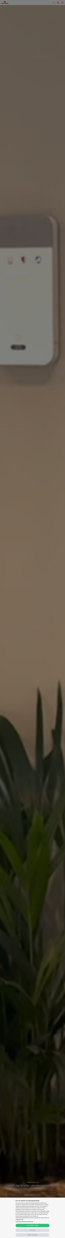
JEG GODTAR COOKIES (32, 1225)
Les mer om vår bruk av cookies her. (24, 1221)
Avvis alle (32, 1230)
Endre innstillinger (33, 1235)
